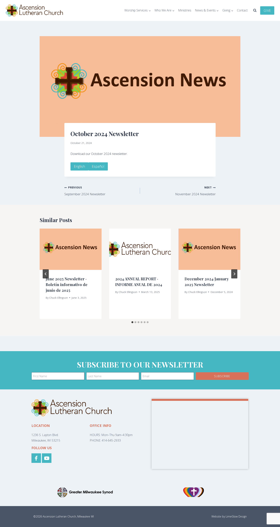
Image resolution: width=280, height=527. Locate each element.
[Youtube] (46, 458)
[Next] (234, 273)
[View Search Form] (254, 10)
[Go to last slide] (46, 273)
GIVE (267, 10)
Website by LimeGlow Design (229, 516)
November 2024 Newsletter (195, 191)
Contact (242, 10)
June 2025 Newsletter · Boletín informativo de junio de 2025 (66, 284)
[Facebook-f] (36, 458)
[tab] (132, 322)
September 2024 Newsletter (84, 191)
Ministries (184, 10)
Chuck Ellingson (58, 297)
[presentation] (71, 249)
